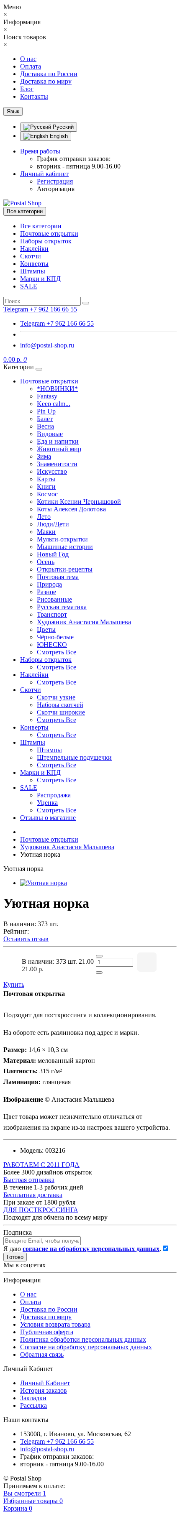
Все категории (41, 226)
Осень (45, 561)
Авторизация (56, 188)
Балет (45, 418)
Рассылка (33, 1405)
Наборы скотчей (60, 704)
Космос (47, 494)
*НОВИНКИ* (57, 388)
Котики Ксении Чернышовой (79, 501)
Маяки (46, 531)
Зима (44, 456)
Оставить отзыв (26, 938)
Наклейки (34, 248)
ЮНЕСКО (52, 644)
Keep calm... (53, 403)
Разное (46, 591)
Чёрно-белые (55, 637)
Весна (45, 426)
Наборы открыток (46, 241)
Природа (49, 584)
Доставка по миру (46, 81)
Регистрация (55, 181)
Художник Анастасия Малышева (84, 621)
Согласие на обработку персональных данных (86, 1347)
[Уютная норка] (43, 882)
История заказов (43, 1390)
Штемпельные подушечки (74, 757)
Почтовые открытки (49, 233)
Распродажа (54, 795)
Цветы (46, 629)
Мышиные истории (65, 546)
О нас (28, 58)
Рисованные (54, 599)
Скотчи (30, 256)
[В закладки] (147, 962)
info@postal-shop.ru (47, 345)
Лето (44, 516)
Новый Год (53, 554)
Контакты (34, 96)
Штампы (32, 271)
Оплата (30, 66)
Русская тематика (62, 606)
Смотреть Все (56, 652)
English (58, 136)
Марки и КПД (40, 278)
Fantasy (47, 396)
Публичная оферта (46, 1331)
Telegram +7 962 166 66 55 (57, 323)
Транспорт (52, 614)
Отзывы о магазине (48, 817)
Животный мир (59, 448)
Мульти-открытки (62, 539)
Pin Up (46, 411)
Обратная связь (42, 1354)
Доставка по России (48, 73)
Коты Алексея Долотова (71, 509)
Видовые (50, 433)
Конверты (34, 263)
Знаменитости (57, 463)
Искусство (52, 471)
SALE (28, 286)
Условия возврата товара (55, 1324)
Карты (46, 479)
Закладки (33, 1398)
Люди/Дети (53, 524)
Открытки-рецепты (65, 569)
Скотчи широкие (61, 712)
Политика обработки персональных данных (83, 1339)
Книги (46, 486)
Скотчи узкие (56, 697)
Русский (62, 127)
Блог (26, 88)
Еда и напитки (58, 441)
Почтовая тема (58, 576)
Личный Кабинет (45, 1382)
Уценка (47, 802)
